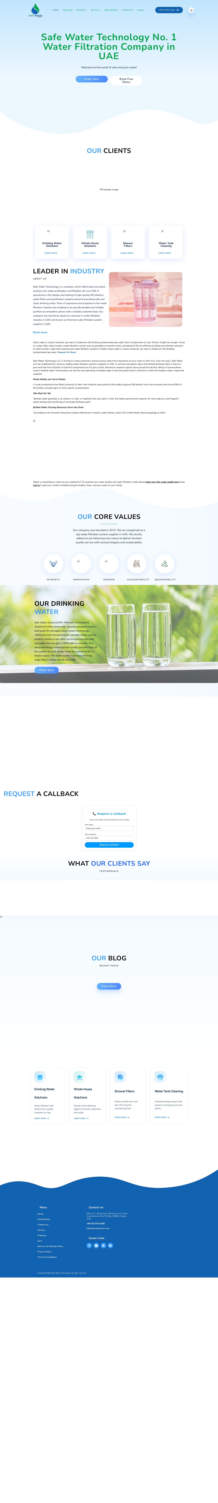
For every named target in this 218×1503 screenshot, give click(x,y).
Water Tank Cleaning (166, 244)
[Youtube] (110, 1245)
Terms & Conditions (47, 1257)
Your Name (89, 825)
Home (40, 1213)
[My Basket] (191, 10)
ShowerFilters (128, 244)
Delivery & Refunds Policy (50, 1246)
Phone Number (90, 834)
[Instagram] (96, 1245)
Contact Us (43, 1224)
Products (42, 1235)
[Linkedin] (103, 1245)
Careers (41, 1230)
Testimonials (44, 1219)
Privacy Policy (44, 1251)
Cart (40, 1240)
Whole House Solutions (90, 244)
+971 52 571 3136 (95, 1223)
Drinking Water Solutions (52, 244)
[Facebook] (89, 1245)
